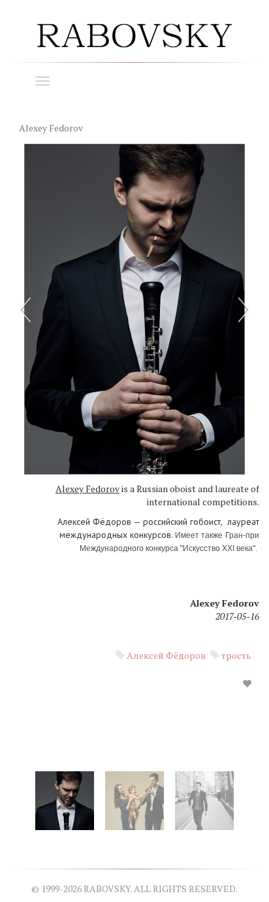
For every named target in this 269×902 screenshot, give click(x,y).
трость (236, 655)
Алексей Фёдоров (166, 655)
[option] (134, 427)
